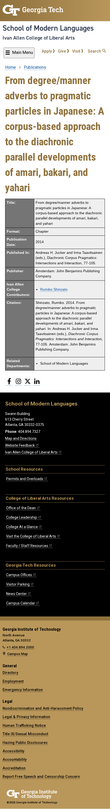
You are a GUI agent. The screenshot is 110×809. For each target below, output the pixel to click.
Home (10, 67)
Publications (35, 67)
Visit (76, 51)
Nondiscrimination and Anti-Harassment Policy (43, 708)
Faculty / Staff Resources (27, 546)
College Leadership (21, 517)
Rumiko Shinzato (54, 289)
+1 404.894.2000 (20, 647)
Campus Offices (19, 575)
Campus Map (17, 654)
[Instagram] (18, 383)
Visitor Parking (18, 584)
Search (95, 51)
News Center (16, 594)
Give (62, 51)
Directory (10, 673)
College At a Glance (22, 527)
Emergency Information (23, 690)
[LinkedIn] (37, 383)
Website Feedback (20, 445)
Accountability (15, 759)
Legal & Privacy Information (26, 717)
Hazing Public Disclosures (25, 743)
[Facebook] (9, 383)
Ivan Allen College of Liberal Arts (39, 37)
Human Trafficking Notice (24, 725)
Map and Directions (21, 438)
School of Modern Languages (48, 28)
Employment (13, 681)
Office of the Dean (21, 508)
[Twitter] (28, 383)
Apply (47, 51)
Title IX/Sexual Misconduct (25, 734)
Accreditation (14, 768)
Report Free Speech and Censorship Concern (41, 777)
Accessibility (13, 751)
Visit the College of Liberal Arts (31, 536)
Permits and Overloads (24, 479)
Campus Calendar (20, 603)
